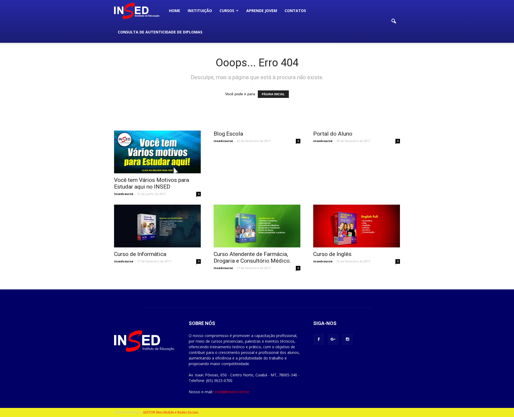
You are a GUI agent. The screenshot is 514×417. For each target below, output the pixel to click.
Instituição (200, 10)
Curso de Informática (140, 254)
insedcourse (123, 194)
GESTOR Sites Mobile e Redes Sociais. (171, 412)
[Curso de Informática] (157, 226)
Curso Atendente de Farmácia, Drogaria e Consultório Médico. (252, 257)
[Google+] (333, 339)
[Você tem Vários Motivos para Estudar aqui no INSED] (157, 152)
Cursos (227, 10)
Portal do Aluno (332, 134)
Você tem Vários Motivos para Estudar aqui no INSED (151, 183)
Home (174, 10)
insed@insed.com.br (232, 391)
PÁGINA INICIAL (273, 94)
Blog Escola (228, 134)
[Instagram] (347, 339)
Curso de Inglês (332, 254)
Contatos (295, 10)
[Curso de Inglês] (356, 226)
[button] (393, 21)
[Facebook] (318, 339)
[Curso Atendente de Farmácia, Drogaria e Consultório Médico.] (257, 226)
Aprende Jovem (261, 10)
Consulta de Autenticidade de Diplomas (160, 32)
